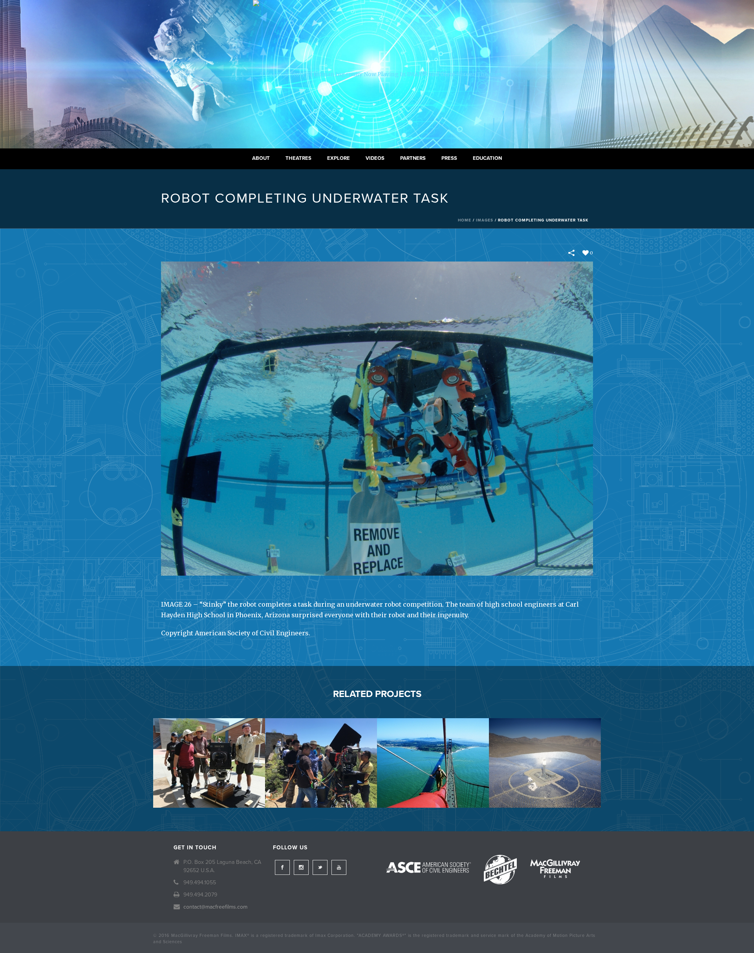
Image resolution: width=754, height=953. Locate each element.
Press (449, 158)
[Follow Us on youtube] (338, 867)
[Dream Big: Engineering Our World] (377, 74)
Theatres (298, 158)
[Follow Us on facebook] (282, 867)
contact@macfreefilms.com (215, 907)
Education (487, 158)
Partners (413, 158)
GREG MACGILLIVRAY (209, 787)
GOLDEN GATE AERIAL (433, 787)
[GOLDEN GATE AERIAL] (433, 749)
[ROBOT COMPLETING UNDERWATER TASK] (377, 418)
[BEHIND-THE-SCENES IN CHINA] (321, 749)
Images (484, 220)
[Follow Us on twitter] (320, 867)
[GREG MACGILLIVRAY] (209, 749)
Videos (375, 158)
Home (464, 220)
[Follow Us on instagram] (301, 867)
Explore (338, 158)
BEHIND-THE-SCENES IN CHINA (321, 787)
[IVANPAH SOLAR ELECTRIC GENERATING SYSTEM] (545, 749)
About (261, 158)
